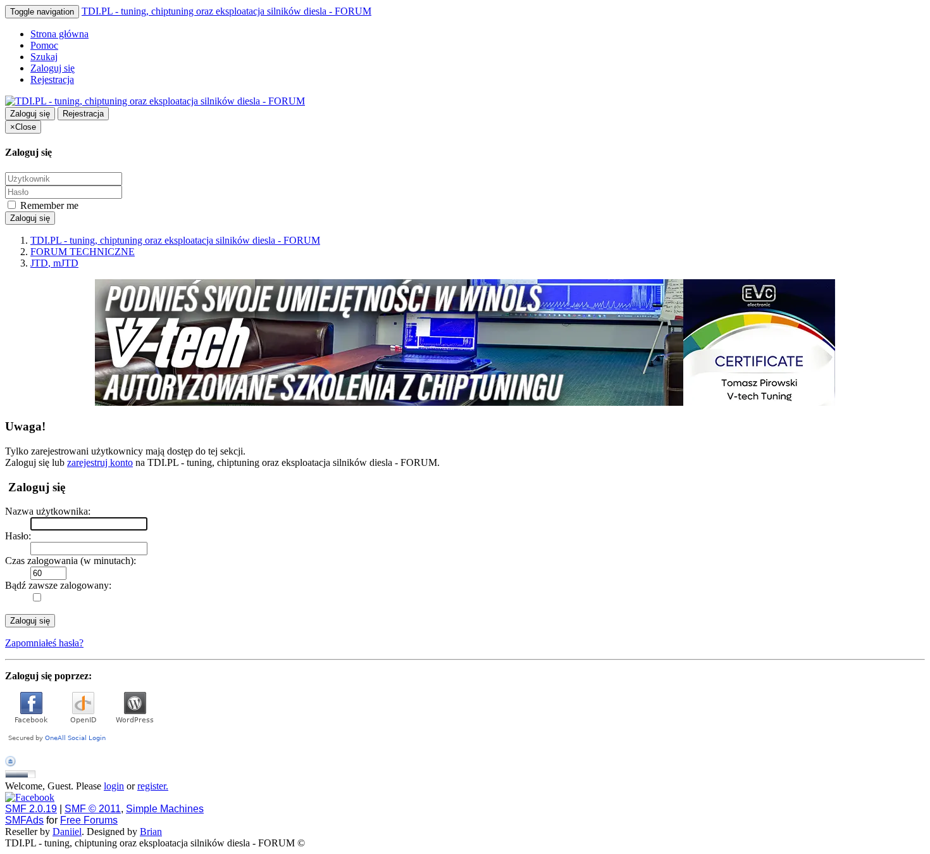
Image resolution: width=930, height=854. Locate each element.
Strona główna (59, 33)
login (114, 786)
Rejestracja (52, 79)
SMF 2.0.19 (31, 808)
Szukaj (44, 56)
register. (152, 786)
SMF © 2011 (93, 808)
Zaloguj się (52, 68)
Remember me (48, 205)
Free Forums (89, 820)
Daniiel (67, 831)
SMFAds (24, 820)
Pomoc (44, 45)
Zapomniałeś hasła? (44, 642)
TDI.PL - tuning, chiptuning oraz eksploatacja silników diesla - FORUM (226, 11)
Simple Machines (165, 808)
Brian (151, 831)
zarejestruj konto (100, 462)
